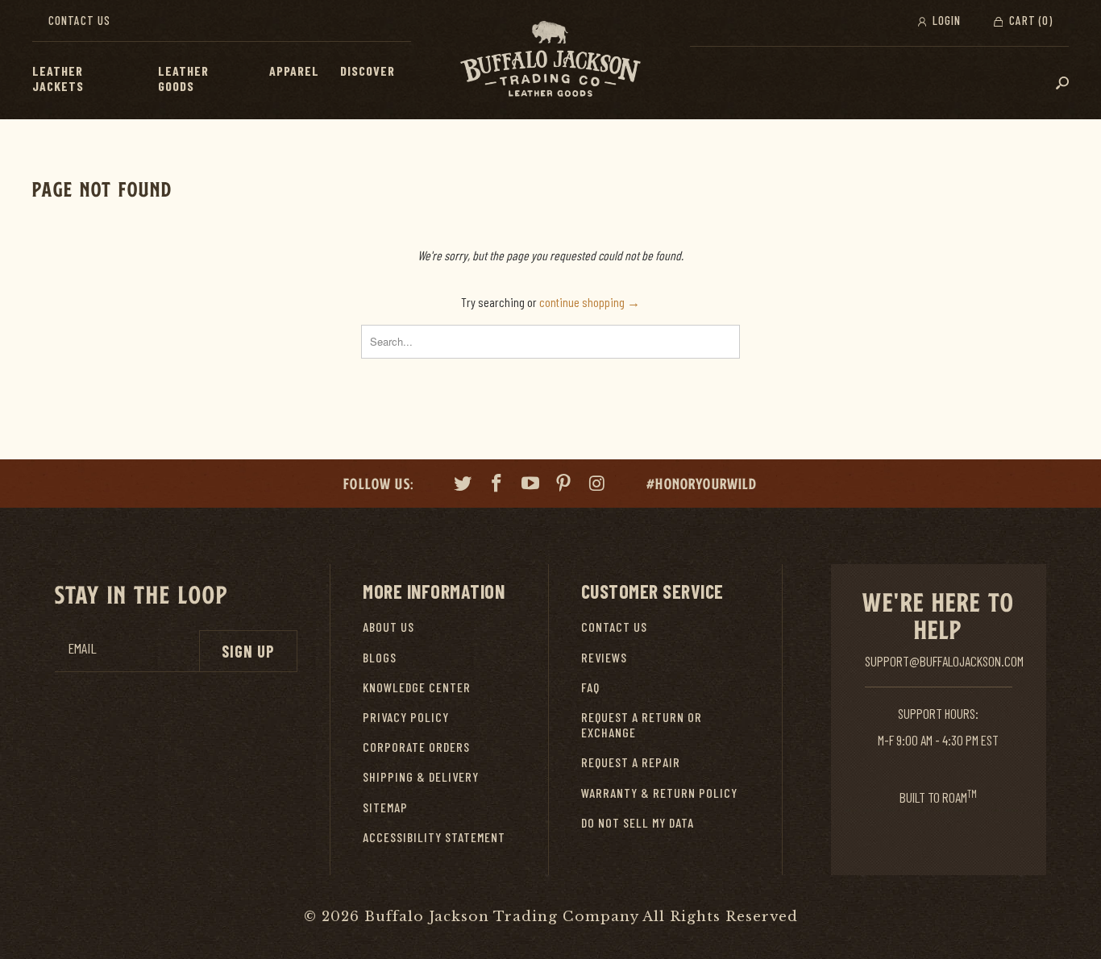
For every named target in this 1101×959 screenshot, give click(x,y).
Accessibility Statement (434, 837)
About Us (388, 626)
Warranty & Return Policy (659, 792)
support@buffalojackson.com (944, 661)
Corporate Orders (416, 746)
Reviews (604, 657)
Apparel (294, 70)
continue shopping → (589, 301)
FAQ (590, 687)
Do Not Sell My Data (637, 822)
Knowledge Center (417, 687)
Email (82, 648)
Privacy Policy (406, 716)
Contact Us (79, 20)
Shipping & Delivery (421, 776)
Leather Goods (183, 78)
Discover (367, 70)
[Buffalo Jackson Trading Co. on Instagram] (598, 485)
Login (945, 20)
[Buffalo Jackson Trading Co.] (550, 60)
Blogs (380, 657)
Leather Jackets (58, 78)
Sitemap (385, 807)
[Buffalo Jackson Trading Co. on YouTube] (530, 485)
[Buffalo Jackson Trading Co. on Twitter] (463, 485)
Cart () (1029, 20)
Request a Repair (630, 762)
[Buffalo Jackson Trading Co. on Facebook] (497, 485)
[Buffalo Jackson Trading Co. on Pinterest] (564, 485)
